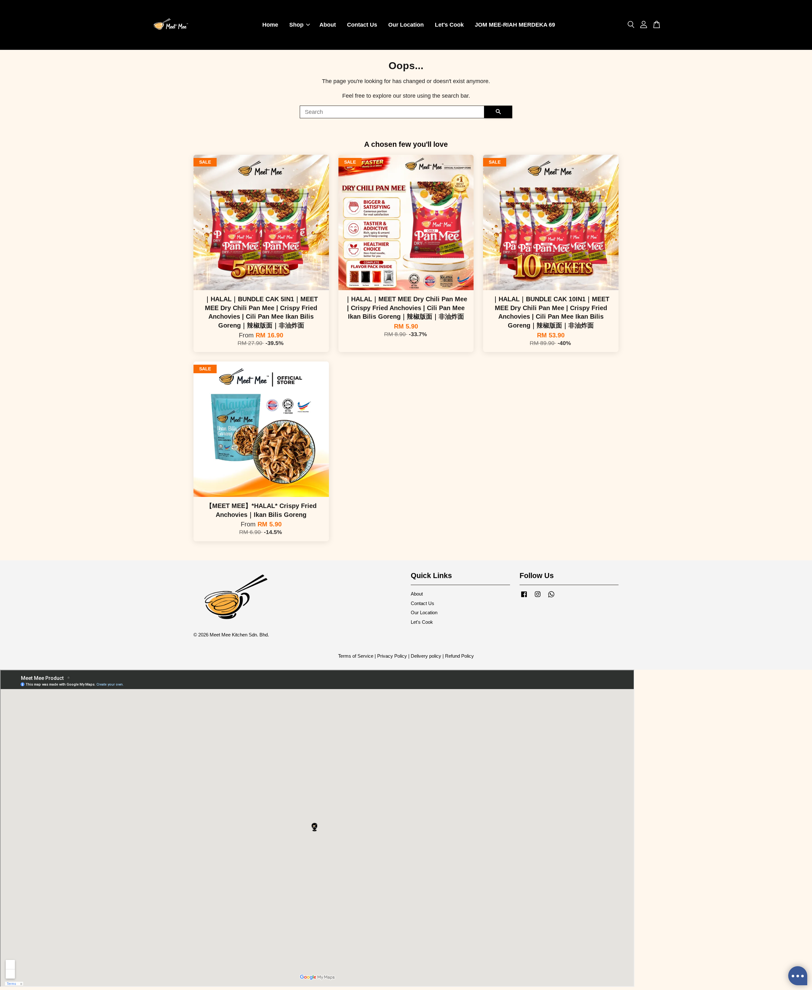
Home (270, 25)
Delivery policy (426, 656)
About (327, 25)
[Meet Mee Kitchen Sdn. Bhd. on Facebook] (524, 597)
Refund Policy (459, 656)
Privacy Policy (392, 656)
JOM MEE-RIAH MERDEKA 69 (515, 25)
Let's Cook (449, 25)
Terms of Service (355, 656)
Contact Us (362, 25)
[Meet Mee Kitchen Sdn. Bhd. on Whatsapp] (551, 597)
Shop (296, 25)
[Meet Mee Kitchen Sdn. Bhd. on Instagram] (537, 597)
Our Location (406, 25)
